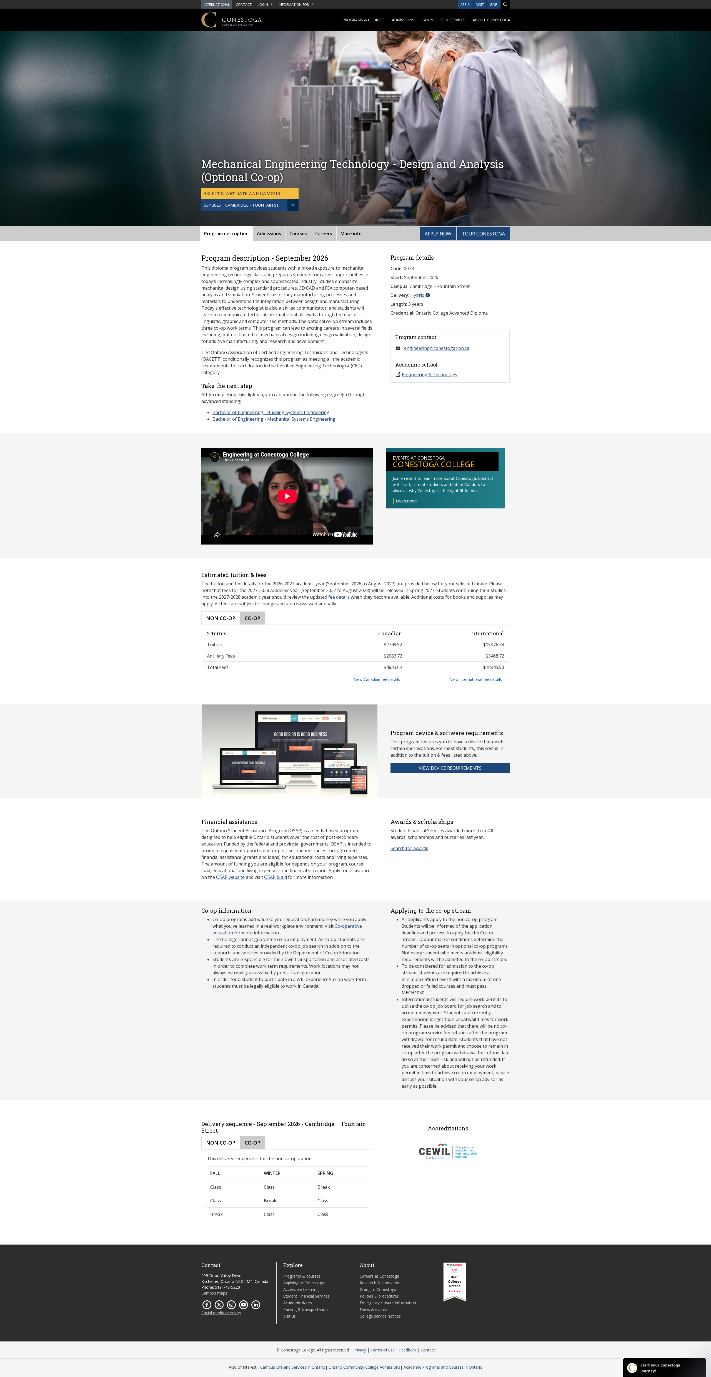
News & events (373, 1309)
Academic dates (297, 1302)
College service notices (380, 1316)
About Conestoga (491, 19)
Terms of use (382, 1350)
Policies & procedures (379, 1296)
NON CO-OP (220, 618)
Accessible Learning (301, 1289)
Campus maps (214, 1293)
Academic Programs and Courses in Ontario (443, 1367)
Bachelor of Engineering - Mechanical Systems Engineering (274, 419)
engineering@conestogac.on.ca (436, 348)
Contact (428, 1350)
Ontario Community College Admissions (364, 1367)
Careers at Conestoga (379, 1276)
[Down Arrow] (293, 205)
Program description (226, 233)
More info (351, 233)
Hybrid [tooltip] (417, 295)
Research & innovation (380, 1282)
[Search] (505, 4)
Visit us (289, 1316)
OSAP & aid (275, 877)
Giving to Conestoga (378, 1289)
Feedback (407, 1350)
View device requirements (450, 768)
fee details (339, 597)
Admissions (403, 19)
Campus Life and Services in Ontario (292, 1367)
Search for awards (409, 848)
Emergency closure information (388, 1302)
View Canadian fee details (377, 679)
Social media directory (221, 1312)
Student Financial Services (306, 1296)
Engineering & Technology (429, 375)
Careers (323, 233)
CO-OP (252, 618)
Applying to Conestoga (303, 1282)
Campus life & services (443, 19)
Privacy (359, 1350)
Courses (298, 233)
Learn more (406, 500)
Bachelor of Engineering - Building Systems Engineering (270, 412)
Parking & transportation (305, 1309)
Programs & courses (364, 19)
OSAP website (230, 877)
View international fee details (476, 679)
